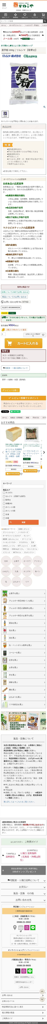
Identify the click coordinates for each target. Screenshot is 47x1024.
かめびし (6, 571)
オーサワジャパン (15, 25)
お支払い (23, 887)
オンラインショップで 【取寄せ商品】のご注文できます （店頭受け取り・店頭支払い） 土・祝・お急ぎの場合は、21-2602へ (24, 940)
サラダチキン (23, 542)
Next (42, 722)
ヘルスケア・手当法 (32, 25)
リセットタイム (32, 549)
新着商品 (15, 17)
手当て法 (36, 417)
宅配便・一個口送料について (16, 368)
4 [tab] (19, 732)
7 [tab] (24, 732)
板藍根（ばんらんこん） (11, 539)
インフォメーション (24, 950)
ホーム (3, 25)
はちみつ (16, 582)
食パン (37, 571)
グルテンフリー (29, 552)
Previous (4, 722)
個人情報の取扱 (8, 1013)
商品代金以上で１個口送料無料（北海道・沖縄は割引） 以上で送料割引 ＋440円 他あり (23, 35)
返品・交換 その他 (23, 893)
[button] (3, 452)
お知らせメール (8, 1001)
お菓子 (16, 561)
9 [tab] (28, 732)
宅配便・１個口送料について (24, 880)
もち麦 (33, 546)
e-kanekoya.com (23, 954)
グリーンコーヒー (9, 532)
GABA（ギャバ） (24, 529)
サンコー (27, 536)
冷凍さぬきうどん (18, 549)
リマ (27, 582)
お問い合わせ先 (23, 900)
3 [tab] (17, 732)
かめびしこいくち (9, 546)
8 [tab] (26, 732)
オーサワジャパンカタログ (12, 536)
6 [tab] (22, 732)
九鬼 (16, 571)
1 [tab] (14, 732)
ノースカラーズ (23, 532)
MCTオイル (17, 552)
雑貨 (27, 417)
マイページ (35, 17)
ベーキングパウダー (9, 542)
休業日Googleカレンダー (24, 982)
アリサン (37, 561)
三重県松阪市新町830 (23, 911)
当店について (5, 17)
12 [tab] (33, 732)
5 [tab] (21, 732)
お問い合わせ (7, 995)
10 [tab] (29, 732)
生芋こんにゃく (23, 546)
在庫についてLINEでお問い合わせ (15, 292)
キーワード (7, 483)
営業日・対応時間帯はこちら (24, 977)
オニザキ (27, 571)
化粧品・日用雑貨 (16, 417)
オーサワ (27, 561)
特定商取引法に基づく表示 (12, 1007)
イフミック (6, 552)
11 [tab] (31, 732)
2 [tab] (15, 732)
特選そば (6, 549)
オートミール (26, 539)
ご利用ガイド (7, 1018)
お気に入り (25, 17)
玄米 (32, 542)
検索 (45, 21)
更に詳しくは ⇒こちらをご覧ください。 (20, 802)
